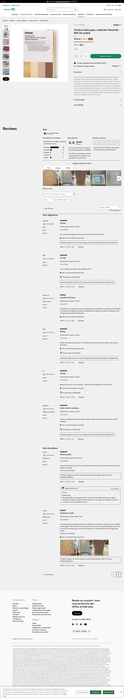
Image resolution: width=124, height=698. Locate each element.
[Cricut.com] (9, 9)
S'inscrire (77, 613)
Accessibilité (118, 5)
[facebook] (73, 624)
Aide (112, 5)
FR (109, 5)
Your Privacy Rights (82, 692)
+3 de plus (6, 78)
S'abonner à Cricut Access (104, 14)
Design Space (6, 5)
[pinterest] (81, 624)
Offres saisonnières (26, 14)
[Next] (64, 53)
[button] (108, 10)
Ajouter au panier (106, 56)
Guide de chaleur (15, 5)
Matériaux (12, 20)
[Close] (121, 692)
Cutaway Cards (43, 20)
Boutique (5, 20)
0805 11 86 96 (86, 619)
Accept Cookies (108, 692)
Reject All (95, 692)
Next (121, 1)
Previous (3, 1)
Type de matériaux (22, 20)
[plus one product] (86, 56)
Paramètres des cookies (40, 632)
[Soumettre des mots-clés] (75, 9)
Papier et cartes (33, 20)
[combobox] (62, 9)
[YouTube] (85, 624)
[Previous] (14, 53)
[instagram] (77, 624)
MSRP (75, 36)
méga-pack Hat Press (61, 1)
